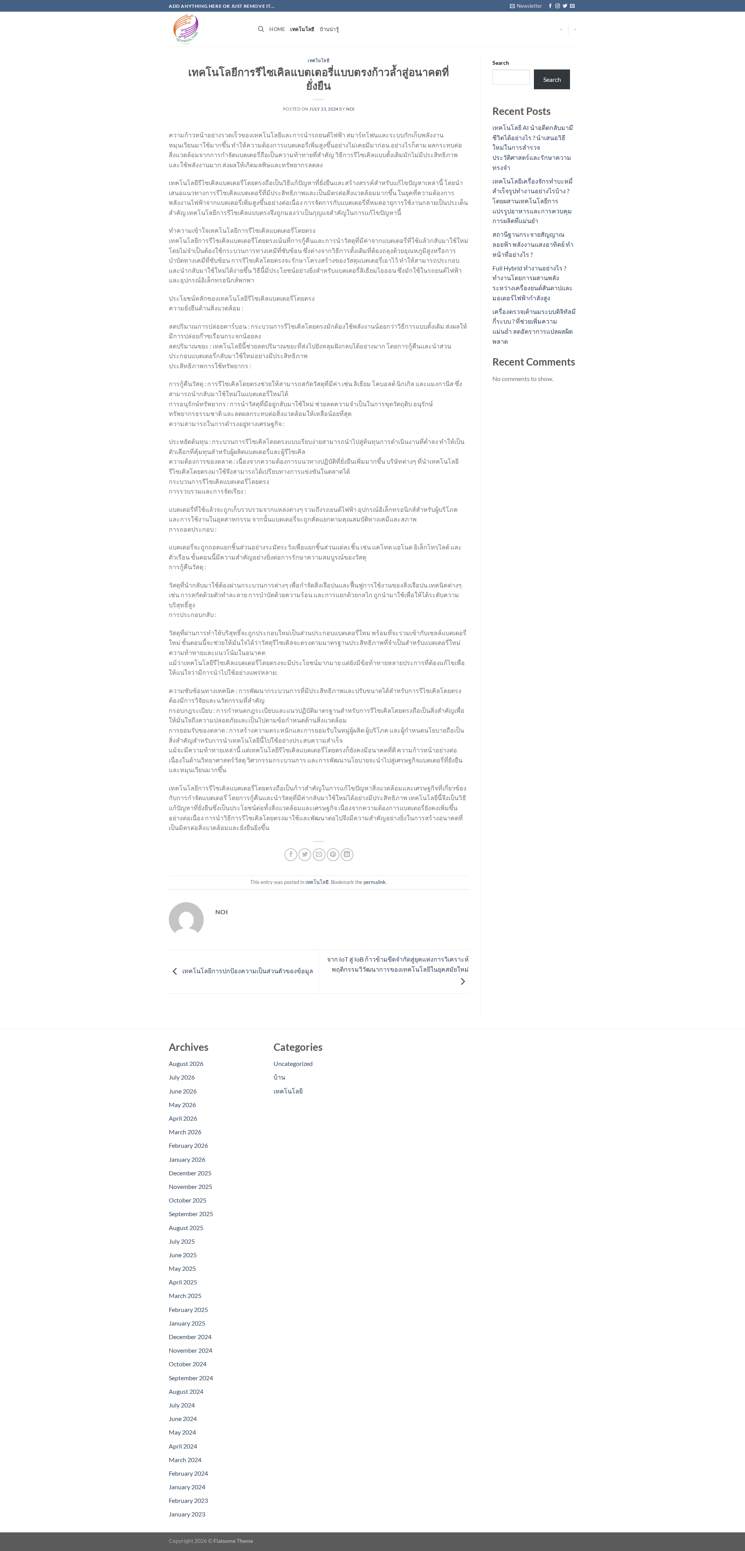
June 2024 (183, 1418)
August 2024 (186, 1391)
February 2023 (188, 1500)
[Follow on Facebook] (550, 6)
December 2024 (190, 1336)
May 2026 (182, 1104)
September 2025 (191, 1213)
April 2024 (183, 1446)
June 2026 (183, 1091)
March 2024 (185, 1459)
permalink (375, 882)
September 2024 (191, 1377)
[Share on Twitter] (304, 854)
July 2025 (182, 1241)
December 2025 (190, 1173)
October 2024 (187, 1363)
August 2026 (186, 1063)
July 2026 (182, 1077)
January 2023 (187, 1514)
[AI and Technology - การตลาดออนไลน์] (207, 29)
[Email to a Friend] (319, 854)
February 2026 (188, 1145)
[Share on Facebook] (290, 854)
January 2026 (187, 1159)
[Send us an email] (572, 6)
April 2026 (183, 1118)
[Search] (261, 29)
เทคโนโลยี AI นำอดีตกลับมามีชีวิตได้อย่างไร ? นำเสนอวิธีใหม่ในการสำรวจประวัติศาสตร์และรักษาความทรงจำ (532, 147)
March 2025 (185, 1295)
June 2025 (183, 1254)
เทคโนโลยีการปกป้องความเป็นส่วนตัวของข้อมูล (247, 970)
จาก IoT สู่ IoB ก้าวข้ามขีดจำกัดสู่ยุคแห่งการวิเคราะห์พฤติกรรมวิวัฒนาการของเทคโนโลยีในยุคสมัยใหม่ (398, 964)
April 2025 (183, 1282)
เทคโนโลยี (302, 29)
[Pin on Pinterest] (333, 854)
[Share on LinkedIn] (347, 854)
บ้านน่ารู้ (329, 29)
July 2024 (182, 1405)
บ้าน (279, 1077)
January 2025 (187, 1323)
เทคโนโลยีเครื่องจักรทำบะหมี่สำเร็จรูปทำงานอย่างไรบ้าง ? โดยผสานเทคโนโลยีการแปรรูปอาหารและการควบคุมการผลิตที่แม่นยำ (532, 200)
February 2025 (188, 1309)
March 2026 (185, 1131)
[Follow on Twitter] (565, 6)
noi (350, 108)
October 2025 (187, 1200)
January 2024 (187, 1486)
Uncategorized (293, 1063)
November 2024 (190, 1350)
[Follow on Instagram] (557, 6)
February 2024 (188, 1473)
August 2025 (186, 1227)
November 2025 (190, 1186)
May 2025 (182, 1268)
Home (277, 29)
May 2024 (182, 1432)
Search (500, 62)
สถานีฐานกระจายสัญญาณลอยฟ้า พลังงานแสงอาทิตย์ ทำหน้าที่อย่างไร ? (532, 244)
